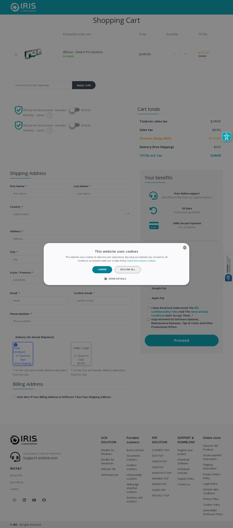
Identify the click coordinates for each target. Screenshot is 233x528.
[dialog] (116, 264)
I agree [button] (102, 269)
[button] (116, 278)
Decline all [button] (127, 269)
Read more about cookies (141, 260)
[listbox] (185, 247)
